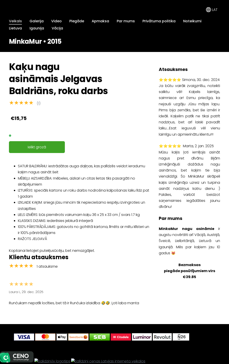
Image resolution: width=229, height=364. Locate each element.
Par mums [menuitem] (126, 21)
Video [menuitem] (56, 21)
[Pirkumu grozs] (198, 10)
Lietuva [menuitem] (15, 28)
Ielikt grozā (37, 147)
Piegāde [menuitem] (76, 21)
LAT (214, 9)
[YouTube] (215, 337)
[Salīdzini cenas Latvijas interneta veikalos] (108, 361)
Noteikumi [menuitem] (192, 21)
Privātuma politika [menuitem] (159, 21)
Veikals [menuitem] (15, 21)
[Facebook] (205, 337)
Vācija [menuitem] (57, 28)
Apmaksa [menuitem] (100, 21)
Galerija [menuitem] (37, 21)
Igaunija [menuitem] (37, 28)
